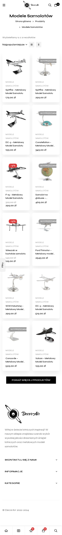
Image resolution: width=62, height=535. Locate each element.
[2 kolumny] (38, 44)
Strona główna (23, 21)
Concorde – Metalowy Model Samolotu (14, 361)
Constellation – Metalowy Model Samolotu (44, 145)
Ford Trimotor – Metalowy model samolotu (44, 253)
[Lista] (31, 44)
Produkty (40, 21)
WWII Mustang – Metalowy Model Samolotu (14, 309)
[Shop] (18, 530)
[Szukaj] (50, 5)
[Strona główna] (6, 530)
